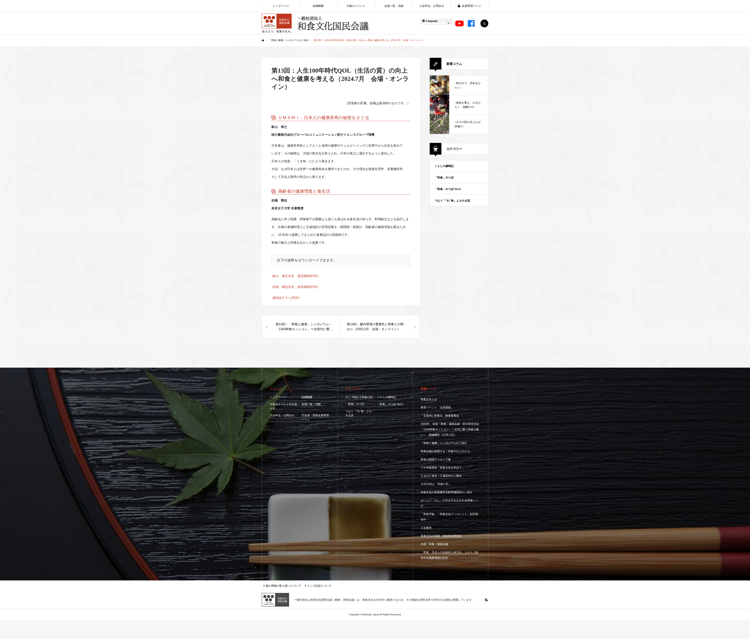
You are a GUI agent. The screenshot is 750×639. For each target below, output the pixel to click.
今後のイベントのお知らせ (283, 406)
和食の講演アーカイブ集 (436, 459)
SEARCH (484, 23)
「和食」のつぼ (444, 177)
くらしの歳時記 (444, 166)
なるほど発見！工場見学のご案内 (441, 475)
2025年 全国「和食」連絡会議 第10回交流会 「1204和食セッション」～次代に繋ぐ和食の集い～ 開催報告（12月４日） (450, 429)
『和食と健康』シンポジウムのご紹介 (444, 443)
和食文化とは (429, 399)
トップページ (278, 397)
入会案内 (426, 527)
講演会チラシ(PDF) (286, 297)
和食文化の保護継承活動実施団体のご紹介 (447, 492)
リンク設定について (319, 585)
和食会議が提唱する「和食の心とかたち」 (447, 451)
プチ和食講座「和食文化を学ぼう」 (442, 467)
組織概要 (307, 397)
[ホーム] (263, 40)
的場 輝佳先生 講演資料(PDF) (295, 287)
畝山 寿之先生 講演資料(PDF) (295, 276)
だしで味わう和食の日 (359, 397)
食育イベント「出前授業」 (437, 407)
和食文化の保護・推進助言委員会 (441, 535)
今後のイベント (356, 5)
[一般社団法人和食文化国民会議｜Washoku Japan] (315, 23)
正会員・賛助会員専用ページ (315, 417)
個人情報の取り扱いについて (283, 585)
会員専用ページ (471, 5)
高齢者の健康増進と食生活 (304, 191)
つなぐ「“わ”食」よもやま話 (452, 200)
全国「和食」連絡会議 (434, 544)
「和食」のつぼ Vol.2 (448, 189)
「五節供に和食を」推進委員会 (440, 415)
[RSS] (486, 600)
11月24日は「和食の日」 (436, 484)
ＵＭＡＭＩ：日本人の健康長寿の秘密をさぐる (324, 117)
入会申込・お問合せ (282, 415)
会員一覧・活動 (311, 404)
